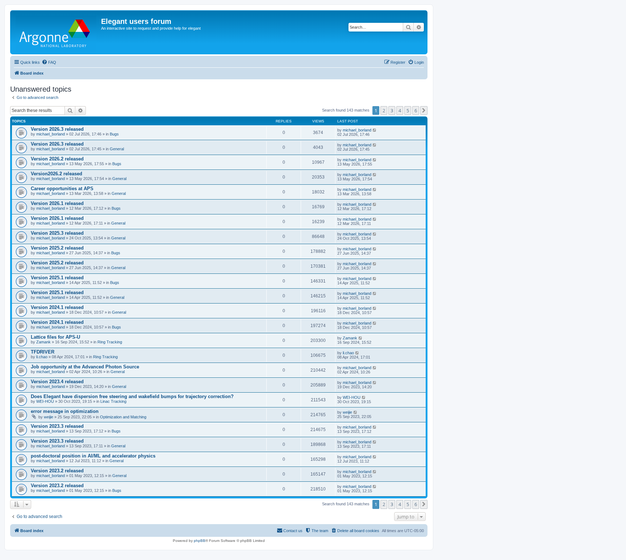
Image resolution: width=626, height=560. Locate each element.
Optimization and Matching (123, 417)
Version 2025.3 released (57, 233)
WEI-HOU (45, 401)
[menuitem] (49, 62)
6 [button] (415, 110)
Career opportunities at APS (62, 188)
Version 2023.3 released (57, 426)
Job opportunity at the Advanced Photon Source (85, 366)
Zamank (43, 342)
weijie (48, 417)
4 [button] (399, 110)
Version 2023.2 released (57, 470)
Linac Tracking (113, 401)
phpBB (199, 541)
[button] (423, 110)
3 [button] (392, 110)
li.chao (41, 357)
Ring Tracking (109, 342)
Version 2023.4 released (57, 381)
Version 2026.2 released (57, 159)
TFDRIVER (42, 352)
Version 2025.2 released (57, 248)
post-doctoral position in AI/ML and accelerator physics (93, 456)
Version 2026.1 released (57, 203)
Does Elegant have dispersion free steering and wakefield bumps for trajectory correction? (132, 396)
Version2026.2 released (56, 173)
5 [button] (407, 110)
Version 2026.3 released (57, 129)
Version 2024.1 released (57, 307)
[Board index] (56, 32)
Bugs (114, 134)
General (117, 149)
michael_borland (50, 134)
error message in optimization (65, 411)
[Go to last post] (374, 130)
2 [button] (384, 110)
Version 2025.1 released (57, 277)
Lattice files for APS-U (55, 337)
